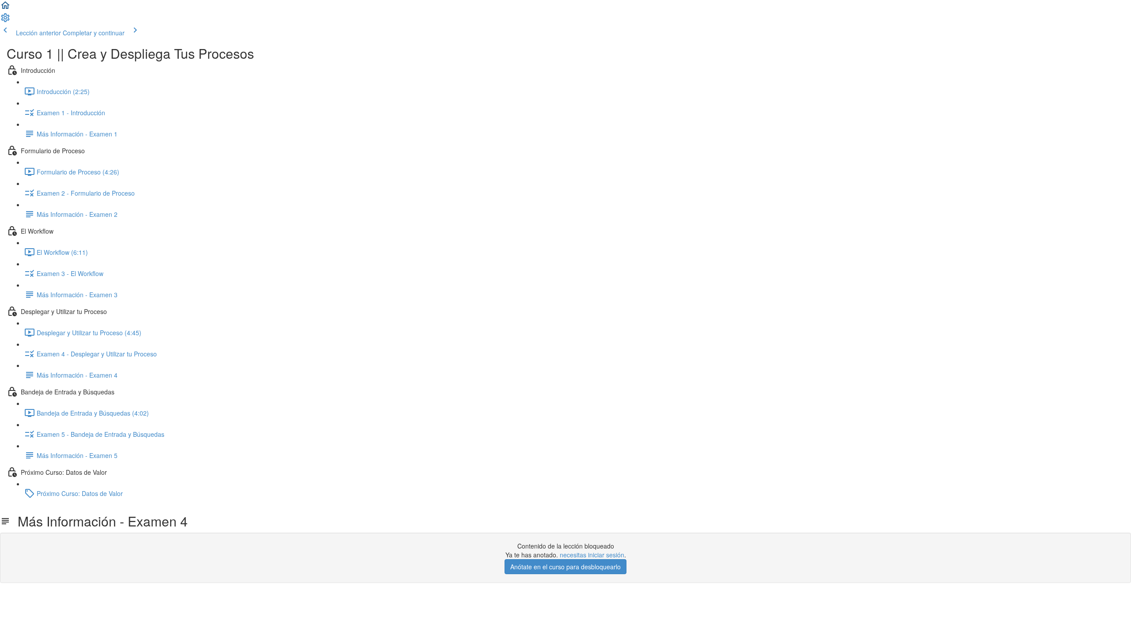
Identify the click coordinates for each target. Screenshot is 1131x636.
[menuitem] (5, 20)
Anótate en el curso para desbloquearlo (565, 566)
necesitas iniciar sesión (592, 554)
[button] (5, 8)
